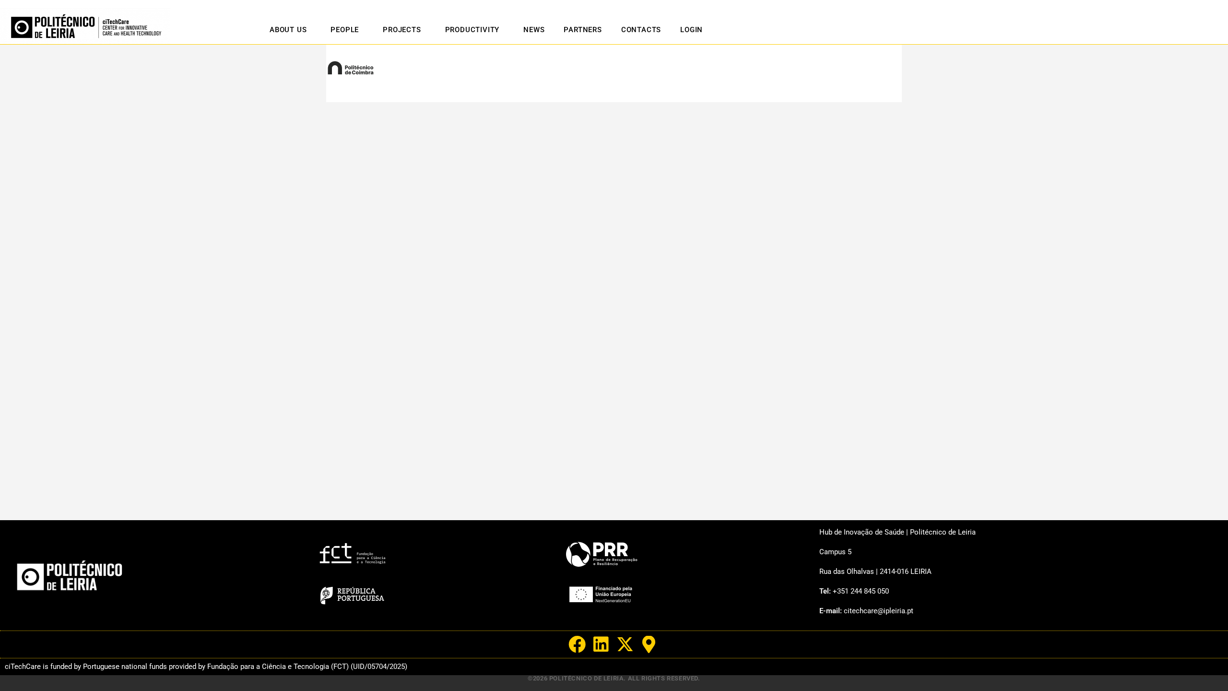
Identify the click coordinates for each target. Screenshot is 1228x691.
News (533, 29)
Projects (402, 29)
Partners (583, 29)
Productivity (472, 29)
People (345, 29)
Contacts (641, 29)
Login (691, 29)
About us (288, 29)
